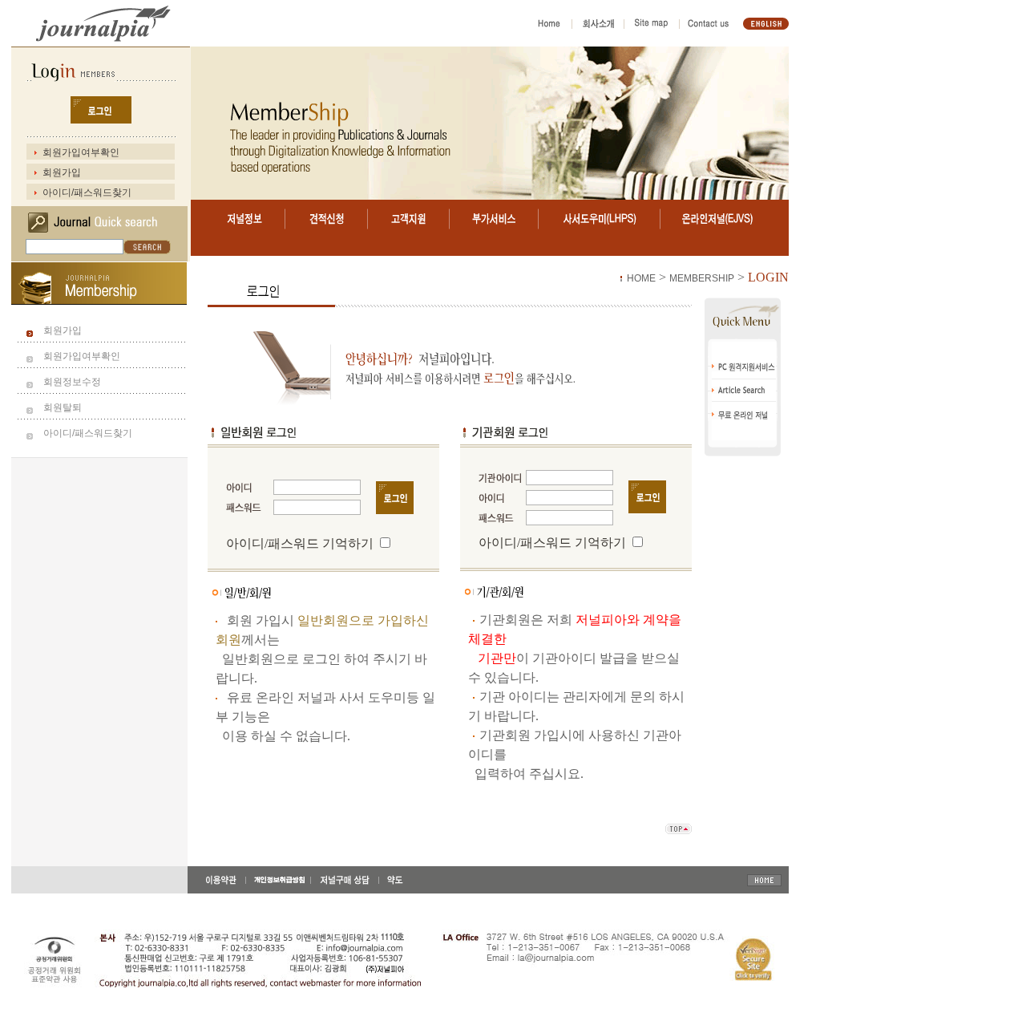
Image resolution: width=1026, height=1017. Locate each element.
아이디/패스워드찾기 (86, 192)
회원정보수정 (72, 381)
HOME (641, 278)
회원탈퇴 (62, 407)
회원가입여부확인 (80, 152)
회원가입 (61, 172)
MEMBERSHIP (701, 278)
